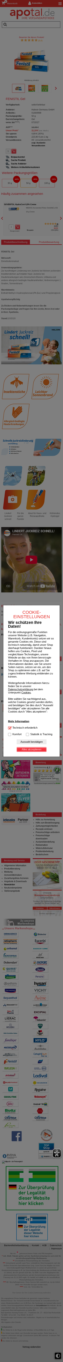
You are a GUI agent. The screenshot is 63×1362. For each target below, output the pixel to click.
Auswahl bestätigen (31, 741)
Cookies (26, 692)
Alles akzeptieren (31, 749)
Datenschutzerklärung (20, 689)
